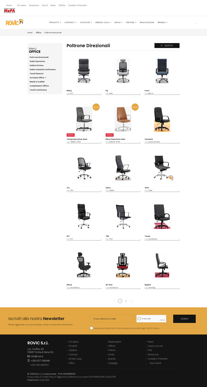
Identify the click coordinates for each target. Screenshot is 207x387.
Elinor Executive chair (115, 139)
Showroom (34, 5)
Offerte (62, 5)
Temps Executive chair (77, 139)
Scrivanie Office (37, 77)
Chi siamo (21, 5)
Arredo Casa (102, 22)
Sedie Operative (37, 61)
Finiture (130, 22)
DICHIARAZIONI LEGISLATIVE (103, 376)
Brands (162, 22)
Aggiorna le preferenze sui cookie (72, 376)
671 (68, 236)
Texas (147, 236)
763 (107, 236)
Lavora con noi (155, 345)
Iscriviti (184, 318)
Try (68, 188)
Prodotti (54, 22)
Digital (148, 285)
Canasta (149, 139)
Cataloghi (112, 363)
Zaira (108, 188)
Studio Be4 (44, 380)
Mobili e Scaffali (37, 81)
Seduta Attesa (36, 65)
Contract (69, 22)
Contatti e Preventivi (77, 5)
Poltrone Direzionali (53, 32)
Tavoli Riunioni (36, 73)
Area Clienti (155, 363)
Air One (109, 285)
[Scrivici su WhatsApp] (200, 7)
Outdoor (85, 22)
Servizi (45, 5)
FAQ (150, 350)
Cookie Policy (48, 376)
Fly (107, 90)
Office (117, 22)
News (53, 5)
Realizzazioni (147, 22)
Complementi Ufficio (39, 85)
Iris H (147, 90)
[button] (192, 22)
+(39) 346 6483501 (39, 364)
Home (9, 5)
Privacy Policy (33, 376)
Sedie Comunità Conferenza (43, 69)
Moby (69, 90)
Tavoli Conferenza (38, 90)
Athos (69, 285)
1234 (147, 188)
